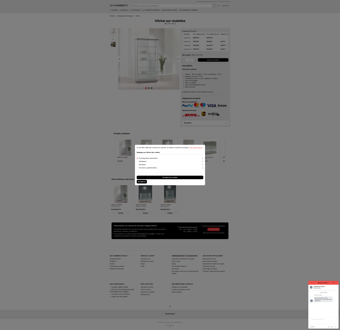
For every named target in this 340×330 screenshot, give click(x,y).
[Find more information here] (323, 304)
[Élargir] (202, 158)
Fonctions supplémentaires (148, 168)
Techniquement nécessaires (148, 158)
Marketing (142, 165)
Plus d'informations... (196, 147)
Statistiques (142, 161)
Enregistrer (142, 182)
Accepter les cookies (170, 177)
